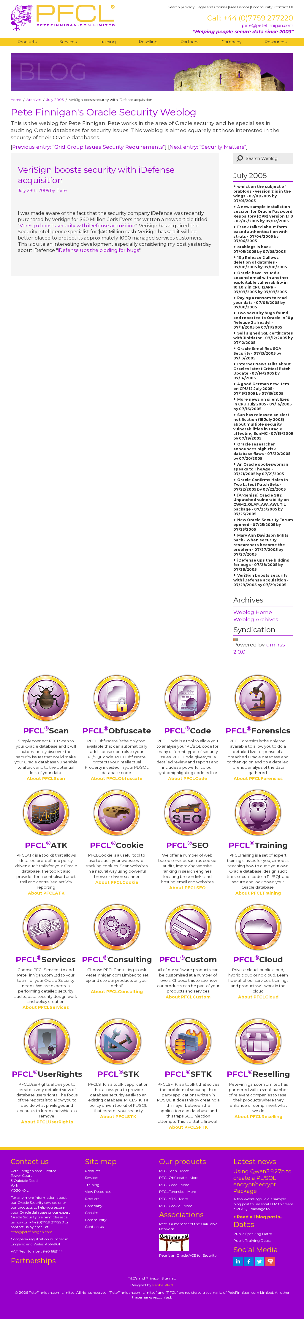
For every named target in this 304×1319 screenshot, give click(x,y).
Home (16, 99)
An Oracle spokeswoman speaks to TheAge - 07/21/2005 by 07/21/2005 (260, 469)
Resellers (92, 1198)
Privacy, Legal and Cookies (204, 7)
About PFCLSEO (187, 887)
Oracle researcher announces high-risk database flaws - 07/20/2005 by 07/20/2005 (261, 451)
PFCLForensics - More (177, 1191)
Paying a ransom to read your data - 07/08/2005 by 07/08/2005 (260, 303)
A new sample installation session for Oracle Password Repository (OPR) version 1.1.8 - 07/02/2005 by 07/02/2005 (263, 213)
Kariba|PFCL (163, 1285)
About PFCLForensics (258, 778)
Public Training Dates (251, 1240)
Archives (33, 99)
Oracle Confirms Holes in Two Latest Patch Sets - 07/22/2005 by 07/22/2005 (260, 485)
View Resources (98, 1191)
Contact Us (283, 7)
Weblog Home (252, 612)
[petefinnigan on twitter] (259, 1261)
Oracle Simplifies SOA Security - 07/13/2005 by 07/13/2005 (257, 353)
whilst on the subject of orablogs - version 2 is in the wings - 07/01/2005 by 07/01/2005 (262, 193)
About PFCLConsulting (117, 991)
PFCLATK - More (173, 1198)
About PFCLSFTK (188, 1127)
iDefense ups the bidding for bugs (98, 250)
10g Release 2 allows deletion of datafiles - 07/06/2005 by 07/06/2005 (260, 262)
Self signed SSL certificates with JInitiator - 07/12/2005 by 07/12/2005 (263, 338)
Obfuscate (117, 730)
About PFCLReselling (258, 1116)
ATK (46, 845)
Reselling (148, 42)
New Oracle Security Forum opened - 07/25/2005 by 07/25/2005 (263, 525)
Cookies (91, 1212)
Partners (189, 42)
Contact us (94, 1226)
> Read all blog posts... (258, 1217)
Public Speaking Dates (252, 1233)
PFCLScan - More (174, 1171)
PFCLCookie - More (175, 1206)
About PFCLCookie (116, 882)
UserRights (47, 1074)
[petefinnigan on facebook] (249, 1261)
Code (187, 730)
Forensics (258, 730)
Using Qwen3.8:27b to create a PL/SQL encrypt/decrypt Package (262, 1181)
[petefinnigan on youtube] (270, 1261)
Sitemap (169, 1278)
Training (108, 42)
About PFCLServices (46, 1007)
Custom (188, 959)
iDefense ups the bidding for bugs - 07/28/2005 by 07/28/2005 (261, 565)
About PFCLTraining (258, 893)
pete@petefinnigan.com (267, 25)
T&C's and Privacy (143, 1278)
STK (118, 1074)
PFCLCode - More (174, 1184)
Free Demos (239, 7)
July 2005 (55, 99)
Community (262, 7)
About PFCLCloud (258, 997)
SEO (187, 845)
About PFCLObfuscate (116, 778)
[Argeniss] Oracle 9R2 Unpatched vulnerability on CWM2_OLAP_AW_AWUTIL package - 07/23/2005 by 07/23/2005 (261, 504)
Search (174, 7)
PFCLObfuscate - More (178, 1177)
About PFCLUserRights (47, 1122)
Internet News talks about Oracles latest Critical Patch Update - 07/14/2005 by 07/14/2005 (262, 371)
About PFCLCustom (188, 997)
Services (68, 42)
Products (27, 42)
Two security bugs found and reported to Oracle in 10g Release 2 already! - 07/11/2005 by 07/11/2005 (263, 320)
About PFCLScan (46, 778)
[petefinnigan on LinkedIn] (238, 1261)
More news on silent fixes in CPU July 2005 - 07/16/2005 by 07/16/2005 (262, 404)
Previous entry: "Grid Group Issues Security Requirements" (88, 147)
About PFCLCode (187, 778)
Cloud (258, 959)
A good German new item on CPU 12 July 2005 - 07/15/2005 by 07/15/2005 (261, 389)
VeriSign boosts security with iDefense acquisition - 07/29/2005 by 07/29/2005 (261, 580)
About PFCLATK (46, 893)
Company (231, 42)
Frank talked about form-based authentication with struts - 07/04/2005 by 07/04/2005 (261, 234)
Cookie (117, 845)
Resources (275, 42)
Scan (46, 730)
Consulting (117, 959)
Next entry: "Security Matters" (208, 147)
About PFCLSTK (118, 1116)
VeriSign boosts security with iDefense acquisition (77, 226)
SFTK (188, 1074)
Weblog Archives (255, 619)
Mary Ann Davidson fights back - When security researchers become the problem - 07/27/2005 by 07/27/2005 (261, 545)
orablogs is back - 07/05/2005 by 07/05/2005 (259, 249)
